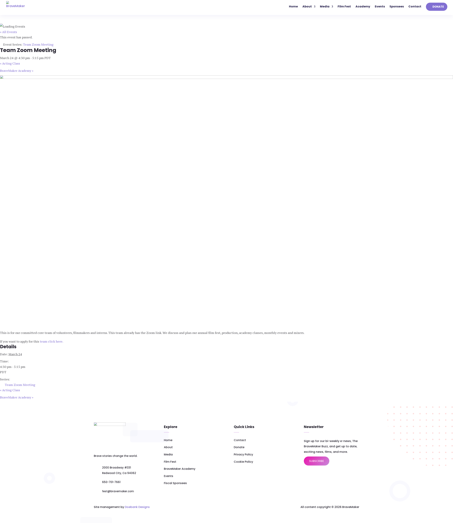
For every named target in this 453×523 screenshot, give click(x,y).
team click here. (51, 341)
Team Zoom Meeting (20, 385)
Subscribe (316, 461)
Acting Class (10, 63)
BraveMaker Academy (16, 70)
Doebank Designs (137, 507)
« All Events (8, 32)
